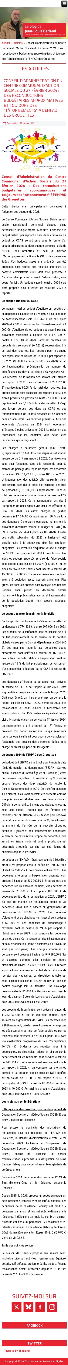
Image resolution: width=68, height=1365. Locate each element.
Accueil (6, 43)
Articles (18, 43)
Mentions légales (54, 1361)
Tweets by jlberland (17, 1351)
